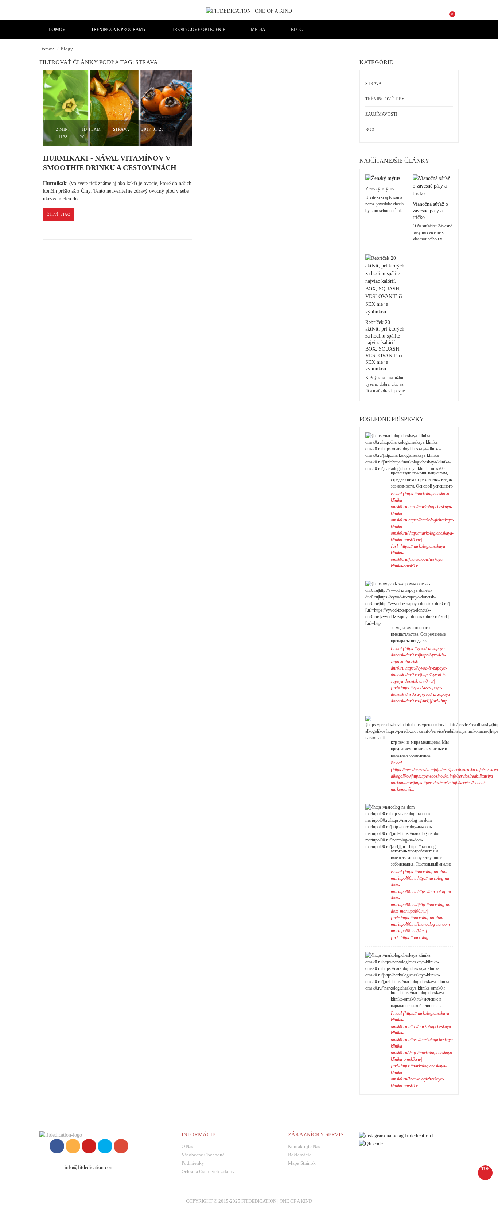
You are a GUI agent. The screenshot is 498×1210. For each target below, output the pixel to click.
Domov (46, 48)
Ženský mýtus (379, 189)
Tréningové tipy (385, 98)
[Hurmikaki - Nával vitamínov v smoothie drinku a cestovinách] (117, 108)
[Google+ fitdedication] (121, 1146)
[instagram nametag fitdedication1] (396, 1135)
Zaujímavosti (381, 114)
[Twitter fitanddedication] (105, 1146)
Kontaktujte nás (304, 1146)
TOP (485, 1168)
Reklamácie (299, 1154)
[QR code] (371, 1143)
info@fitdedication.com (89, 1167)
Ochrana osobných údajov (208, 1171)
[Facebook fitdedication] (57, 1146)
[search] (424, 17)
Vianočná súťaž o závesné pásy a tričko (430, 210)
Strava (121, 129)
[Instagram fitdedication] (73, 1146)
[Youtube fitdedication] (89, 1146)
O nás (187, 1146)
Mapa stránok (302, 1163)
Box (370, 129)
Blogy (67, 48)
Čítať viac (58, 214)
